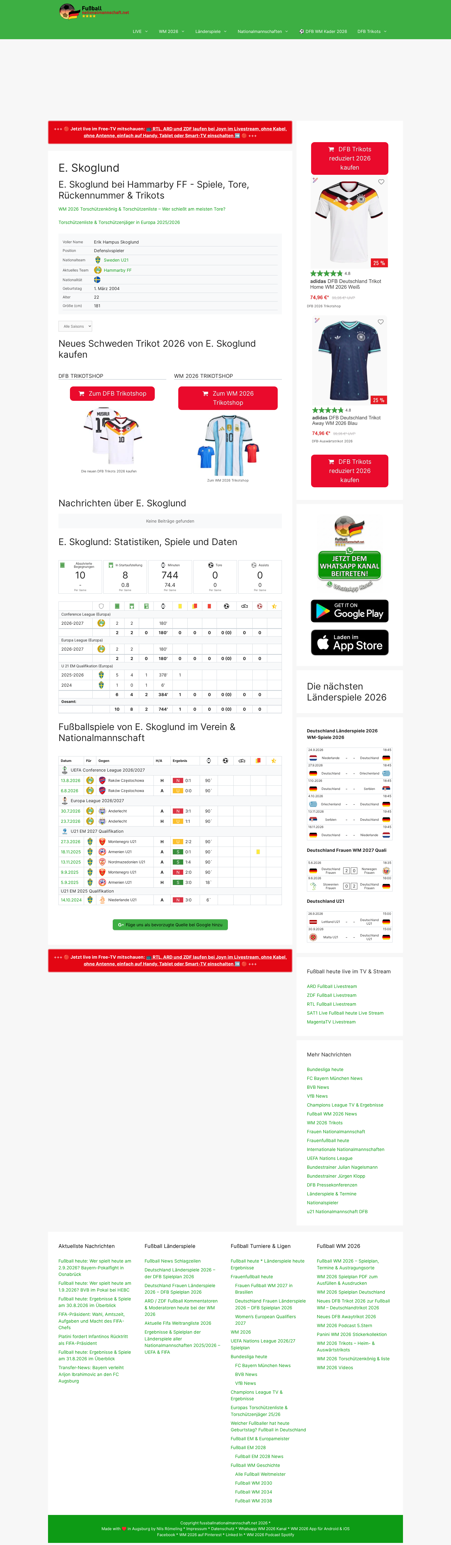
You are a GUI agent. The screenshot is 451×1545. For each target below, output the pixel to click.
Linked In (234, 1534)
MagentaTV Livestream (331, 1022)
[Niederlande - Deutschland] (349, 755)
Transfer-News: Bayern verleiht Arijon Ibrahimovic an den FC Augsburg (91, 1374)
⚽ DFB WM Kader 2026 (323, 31)
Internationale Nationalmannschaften (345, 1149)
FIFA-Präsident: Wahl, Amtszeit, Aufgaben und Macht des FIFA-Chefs (91, 1321)
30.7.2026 (70, 811)
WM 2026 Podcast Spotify (270, 1534)
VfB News (317, 1096)
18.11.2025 (71, 851)
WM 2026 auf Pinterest (200, 1534)
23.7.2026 (70, 821)
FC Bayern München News (335, 1078)
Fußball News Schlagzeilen (173, 1261)
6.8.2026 (69, 790)
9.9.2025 (70, 872)
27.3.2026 (70, 841)
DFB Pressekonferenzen (332, 1185)
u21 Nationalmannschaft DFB (337, 1211)
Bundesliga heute (325, 1069)
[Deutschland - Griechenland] (349, 770)
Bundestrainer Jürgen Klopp (336, 1176)
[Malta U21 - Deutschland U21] (349, 934)
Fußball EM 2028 (248, 1447)
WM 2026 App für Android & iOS (320, 1528)
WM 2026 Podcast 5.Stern (344, 1325)
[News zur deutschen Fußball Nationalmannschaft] (93, 12)
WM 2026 (168, 31)
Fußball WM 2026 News (332, 1113)
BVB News (318, 1087)
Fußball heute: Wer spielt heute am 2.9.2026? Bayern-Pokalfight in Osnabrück (94, 1267)
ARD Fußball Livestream (332, 986)
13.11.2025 (71, 862)
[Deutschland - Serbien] (349, 786)
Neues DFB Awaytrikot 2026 (346, 1316)
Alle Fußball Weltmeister (260, 1474)
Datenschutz (222, 1528)
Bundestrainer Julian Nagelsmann (342, 1167)
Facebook (166, 1534)
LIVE (137, 31)
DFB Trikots (369, 31)
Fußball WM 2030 (253, 1483)
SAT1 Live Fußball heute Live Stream (345, 1013)
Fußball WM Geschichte (255, 1465)
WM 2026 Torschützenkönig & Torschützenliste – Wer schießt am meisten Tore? (141, 209)
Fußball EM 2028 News (259, 1456)
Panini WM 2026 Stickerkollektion (352, 1334)
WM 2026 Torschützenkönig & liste (353, 1358)
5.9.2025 (70, 882)
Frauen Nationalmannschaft (336, 1131)
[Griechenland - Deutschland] (349, 801)
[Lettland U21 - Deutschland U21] (349, 919)
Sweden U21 (116, 260)
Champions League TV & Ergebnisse (345, 1105)
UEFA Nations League (330, 1158)
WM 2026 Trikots (325, 1122)
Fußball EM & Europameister (260, 1438)
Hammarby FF (118, 270)
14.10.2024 (71, 899)
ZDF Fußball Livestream (332, 995)
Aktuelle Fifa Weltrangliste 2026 (178, 1323)
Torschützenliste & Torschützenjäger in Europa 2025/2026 (119, 222)
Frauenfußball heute (328, 1140)
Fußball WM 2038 (253, 1500)
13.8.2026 (70, 780)
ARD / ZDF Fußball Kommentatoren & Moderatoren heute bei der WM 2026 (181, 1307)
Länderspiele (208, 31)
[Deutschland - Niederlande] (349, 832)
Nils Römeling (169, 1528)
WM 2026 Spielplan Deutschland (351, 1292)
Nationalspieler (322, 1202)
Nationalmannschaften (260, 31)
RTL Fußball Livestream (331, 1004)
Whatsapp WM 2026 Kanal (263, 1528)
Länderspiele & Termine (332, 1193)
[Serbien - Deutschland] (349, 817)
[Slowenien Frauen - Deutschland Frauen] (349, 883)
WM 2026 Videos (335, 1367)
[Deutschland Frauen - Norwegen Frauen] (349, 868)
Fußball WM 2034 (253, 1492)
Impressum (196, 1528)
